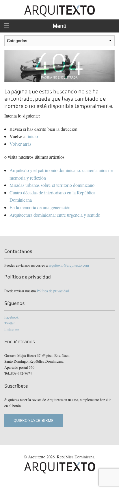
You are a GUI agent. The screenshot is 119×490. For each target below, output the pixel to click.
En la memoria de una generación (40, 207)
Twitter (9, 323)
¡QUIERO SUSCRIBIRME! (33, 420)
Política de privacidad (53, 290)
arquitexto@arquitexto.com (69, 265)
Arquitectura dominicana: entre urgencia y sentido (56, 215)
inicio (33, 136)
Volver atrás (20, 144)
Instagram (11, 329)
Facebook (11, 317)
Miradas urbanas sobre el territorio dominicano (52, 185)
